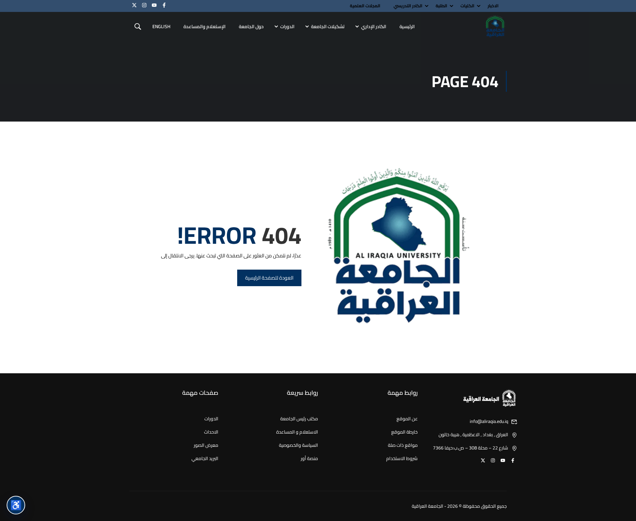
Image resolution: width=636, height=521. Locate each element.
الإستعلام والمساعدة (205, 26)
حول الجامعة (251, 26)
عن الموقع (407, 418)
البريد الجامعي (204, 458)
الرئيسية (407, 26)
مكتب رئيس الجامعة (299, 418)
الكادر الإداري (373, 26)
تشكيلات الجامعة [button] (327, 26)
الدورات (287, 26)
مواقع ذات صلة (403, 445)
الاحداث (211, 432)
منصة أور (309, 458)
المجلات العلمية (365, 6)
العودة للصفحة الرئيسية (269, 278)
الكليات (467, 6)
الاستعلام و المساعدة (297, 432)
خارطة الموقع (404, 432)
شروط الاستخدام (402, 458)
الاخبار (493, 6)
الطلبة (441, 6)
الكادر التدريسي (408, 6)
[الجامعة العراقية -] (495, 26)
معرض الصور (206, 445)
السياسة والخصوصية (298, 445)
